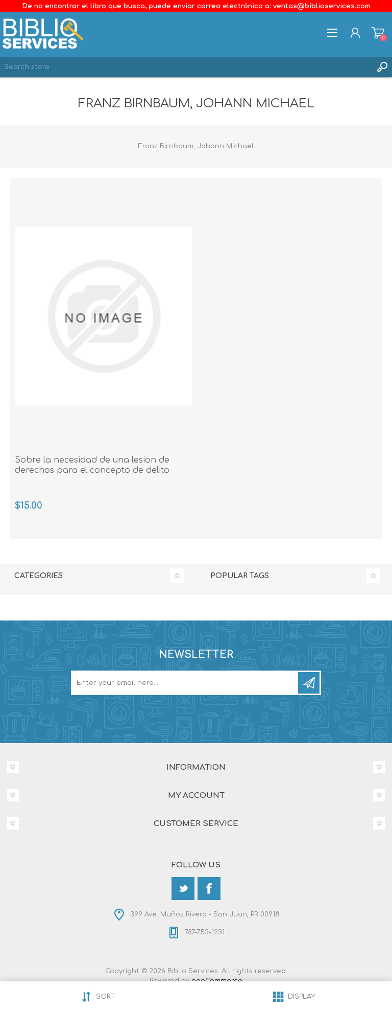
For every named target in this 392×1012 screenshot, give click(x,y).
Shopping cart (377, 32)
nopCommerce (216, 980)
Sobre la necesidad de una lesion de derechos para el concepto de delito (92, 465)
